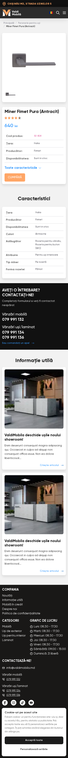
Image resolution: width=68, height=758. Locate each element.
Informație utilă (12, 600)
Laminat (7, 640)
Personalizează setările (34, 749)
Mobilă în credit (12, 604)
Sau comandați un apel (15, 343)
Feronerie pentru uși (29, 23)
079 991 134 (13, 332)
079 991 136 (13, 338)
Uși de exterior (12, 631)
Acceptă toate (34, 740)
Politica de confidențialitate (21, 613)
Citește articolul (49, 465)
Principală (8, 23)
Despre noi (9, 609)
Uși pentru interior (14, 635)
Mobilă (6, 626)
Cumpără (15, 177)
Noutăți (7, 595)
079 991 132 (13, 320)
